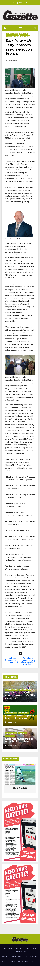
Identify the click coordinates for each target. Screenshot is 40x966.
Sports (25, 956)
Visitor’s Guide (29, 961)
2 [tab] (7, 796)
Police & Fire (33, 956)
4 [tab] (11, 796)
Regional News (23, 712)
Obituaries (5, 961)
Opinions (13, 961)
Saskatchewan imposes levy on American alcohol (19, 718)
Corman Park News (12, 689)
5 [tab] (13, 796)
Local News (23, 33)
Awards (20, 961)
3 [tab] (9, 796)
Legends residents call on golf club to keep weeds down (19, 741)
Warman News (25, 36)
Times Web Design (21, 951)
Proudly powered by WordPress (13, 948)
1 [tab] (5, 796)
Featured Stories (12, 33)
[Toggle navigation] (20, 28)
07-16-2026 (20, 788)
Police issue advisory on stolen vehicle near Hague (27, 661)
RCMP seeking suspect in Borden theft (13, 660)
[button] (35, 28)
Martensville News (13, 36)
